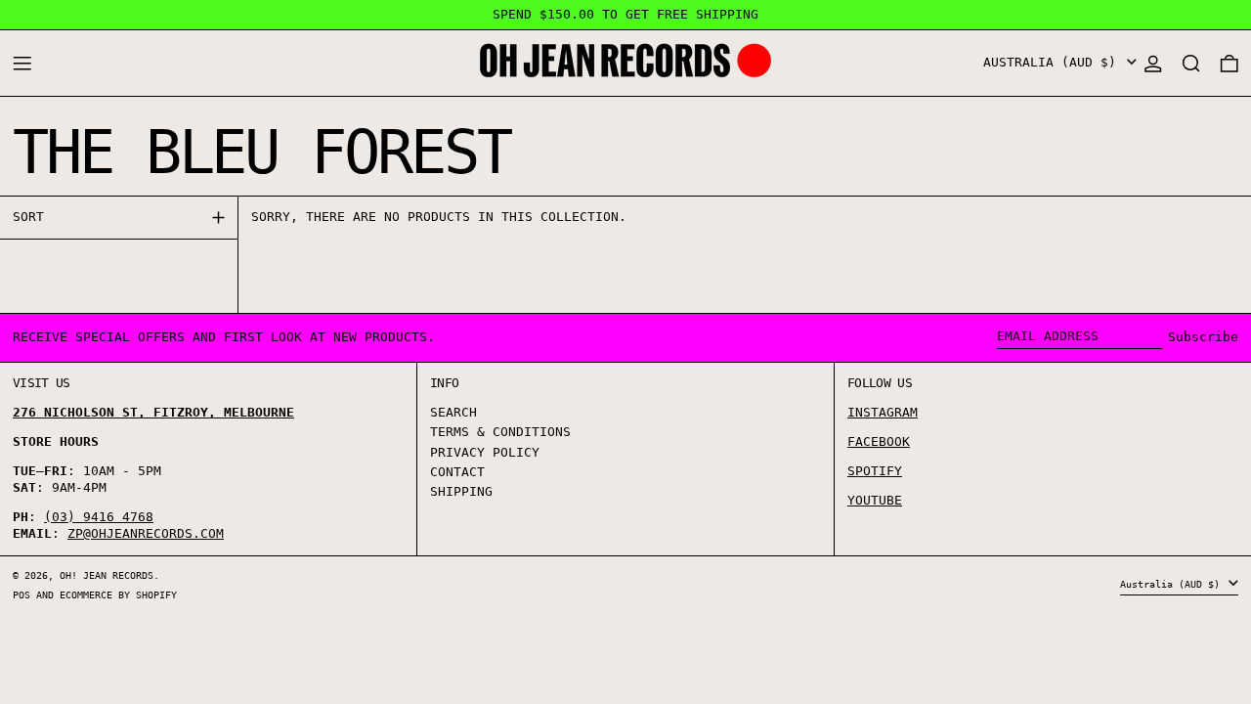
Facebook (878, 441)
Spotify (874, 470)
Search (453, 412)
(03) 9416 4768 (98, 516)
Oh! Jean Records (106, 575)
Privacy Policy (484, 452)
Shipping (461, 491)
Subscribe (1203, 337)
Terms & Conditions (500, 431)
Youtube (874, 500)
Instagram (882, 412)
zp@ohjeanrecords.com (145, 533)
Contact (457, 471)
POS (21, 594)
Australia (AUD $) (1053, 62)
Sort (28, 216)
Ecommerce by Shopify (118, 594)
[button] (1191, 63)
